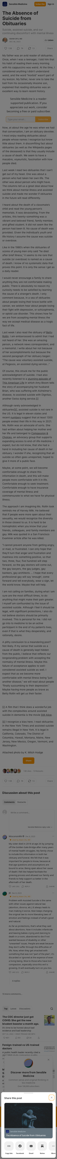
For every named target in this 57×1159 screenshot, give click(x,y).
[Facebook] (20, 1146)
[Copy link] (9, 1146)
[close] (51, 1097)
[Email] (31, 1146)
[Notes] (42, 1146)
